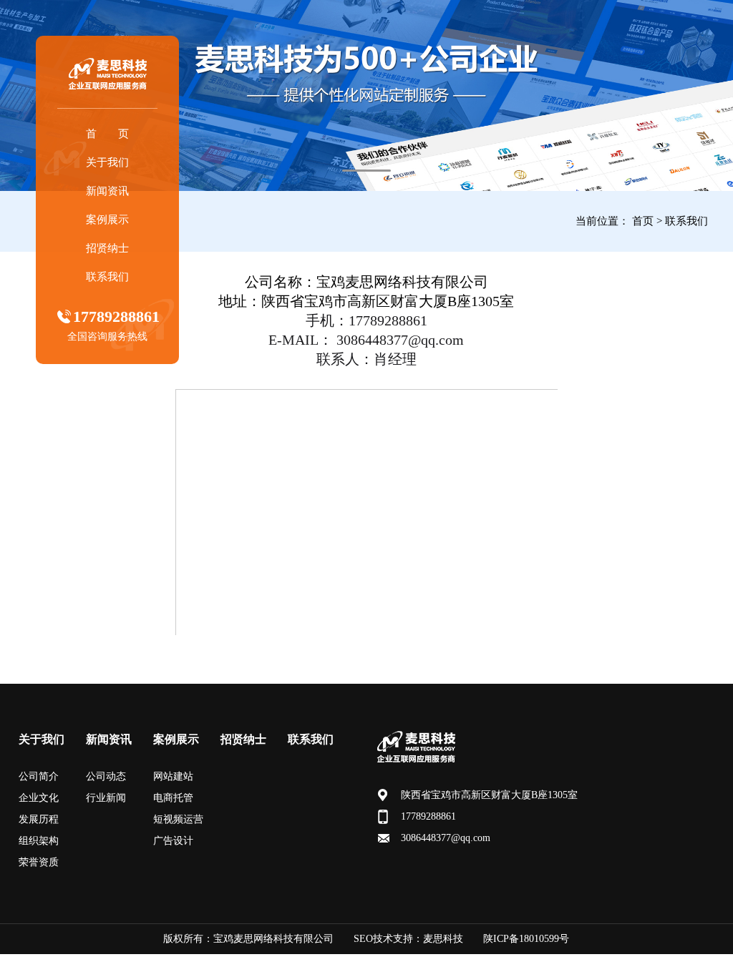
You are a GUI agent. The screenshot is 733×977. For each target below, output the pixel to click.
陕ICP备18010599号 (526, 938)
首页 (643, 221)
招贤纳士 (107, 248)
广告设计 (173, 840)
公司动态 (106, 776)
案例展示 (107, 219)
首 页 (107, 133)
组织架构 (39, 840)
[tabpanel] (366, 95)
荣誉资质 (39, 862)
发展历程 (39, 819)
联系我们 (107, 277)
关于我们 (107, 162)
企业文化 (39, 797)
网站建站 (173, 776)
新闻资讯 (107, 191)
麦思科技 (443, 938)
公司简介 (39, 776)
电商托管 (173, 797)
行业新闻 (106, 797)
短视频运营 (178, 819)
